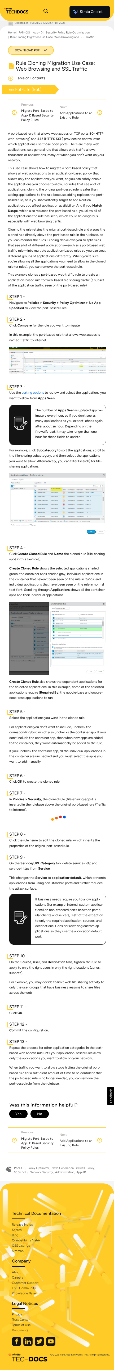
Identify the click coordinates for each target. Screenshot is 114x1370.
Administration (64, 1172)
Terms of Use (21, 1325)
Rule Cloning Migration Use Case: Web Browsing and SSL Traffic (52, 37)
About (16, 1272)
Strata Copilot (91, 11)
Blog (15, 1235)
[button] (110, 1096)
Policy (90, 1168)
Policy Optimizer (38, 1168)
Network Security (41, 1172)
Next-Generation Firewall (68, 1168)
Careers (17, 1277)
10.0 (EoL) (21, 1172)
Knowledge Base (24, 1293)
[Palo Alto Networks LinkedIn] (28, 1345)
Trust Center (21, 1320)
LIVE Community (24, 1288)
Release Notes (22, 1224)
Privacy (17, 1314)
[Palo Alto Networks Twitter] (40, 1345)
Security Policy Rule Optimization (68, 32)
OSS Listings (21, 1245)
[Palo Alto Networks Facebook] (17, 1345)
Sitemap (18, 1251)
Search (17, 1230)
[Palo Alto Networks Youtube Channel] (50, 1345)
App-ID (38, 32)
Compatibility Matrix (26, 1240)
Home (12, 32)
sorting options (33, 392)
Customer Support (25, 1283)
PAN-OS (24, 32)
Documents (20, 1330)
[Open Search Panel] (46, 12)
